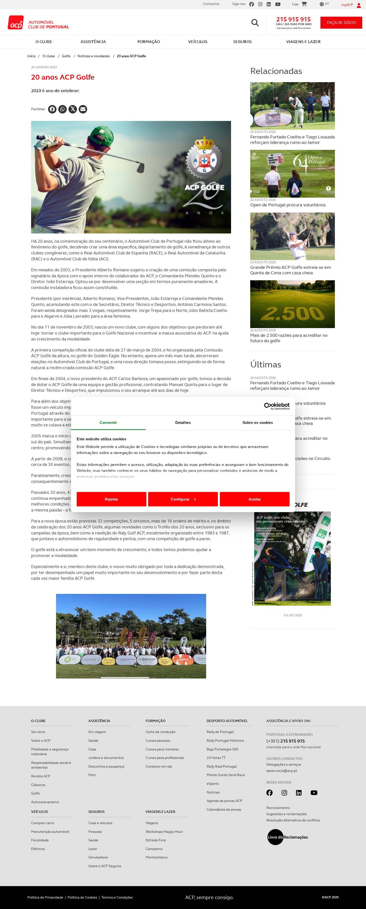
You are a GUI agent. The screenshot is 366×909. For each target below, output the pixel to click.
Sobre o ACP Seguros (104, 866)
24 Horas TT (216, 757)
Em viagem (97, 732)
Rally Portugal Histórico (225, 740)
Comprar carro (42, 823)
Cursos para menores (162, 749)
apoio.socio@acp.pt (281, 770)
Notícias (213, 792)
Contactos (211, 3)
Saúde (93, 740)
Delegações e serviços (283, 764)
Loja (295, 4)
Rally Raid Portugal (222, 766)
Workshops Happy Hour (164, 831)
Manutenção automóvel (50, 831)
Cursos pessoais (158, 740)
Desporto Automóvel (227, 721)
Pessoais (95, 831)
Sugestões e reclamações (286, 814)
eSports (213, 783)
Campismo (154, 849)
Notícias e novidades (93, 56)
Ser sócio (38, 732)
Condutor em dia (159, 766)
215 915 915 (293, 19)
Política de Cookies (82, 897)
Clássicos (38, 785)
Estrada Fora (156, 840)
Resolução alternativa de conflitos (293, 820)
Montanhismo (157, 857)
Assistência (99, 721)
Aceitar (254, 499)
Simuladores (98, 857)
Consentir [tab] (108, 422)
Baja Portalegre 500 (222, 749)
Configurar (180, 499)
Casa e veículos (100, 823)
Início (31, 56)
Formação (156, 721)
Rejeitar (111, 499)
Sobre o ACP (41, 740)
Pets (92, 775)
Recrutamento (278, 807)
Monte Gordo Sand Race (226, 775)
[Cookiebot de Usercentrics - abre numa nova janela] (268, 406)
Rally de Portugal (220, 732)
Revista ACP (40, 776)
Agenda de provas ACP (224, 800)
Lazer (92, 849)
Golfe (66, 56)
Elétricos (38, 849)
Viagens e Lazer (160, 811)
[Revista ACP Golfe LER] (292, 553)
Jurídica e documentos (106, 757)
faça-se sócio (341, 22)
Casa (92, 749)
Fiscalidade (40, 840)
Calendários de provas (224, 809)
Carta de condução (161, 732)
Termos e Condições (117, 897)
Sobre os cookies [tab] (258, 422)
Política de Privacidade (45, 897)
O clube (49, 56)
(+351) (285, 741)
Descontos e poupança (106, 766)
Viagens (152, 823)
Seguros (96, 811)
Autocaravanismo (45, 802)
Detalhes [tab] (183, 422)
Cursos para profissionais (165, 757)
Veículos (39, 811)
